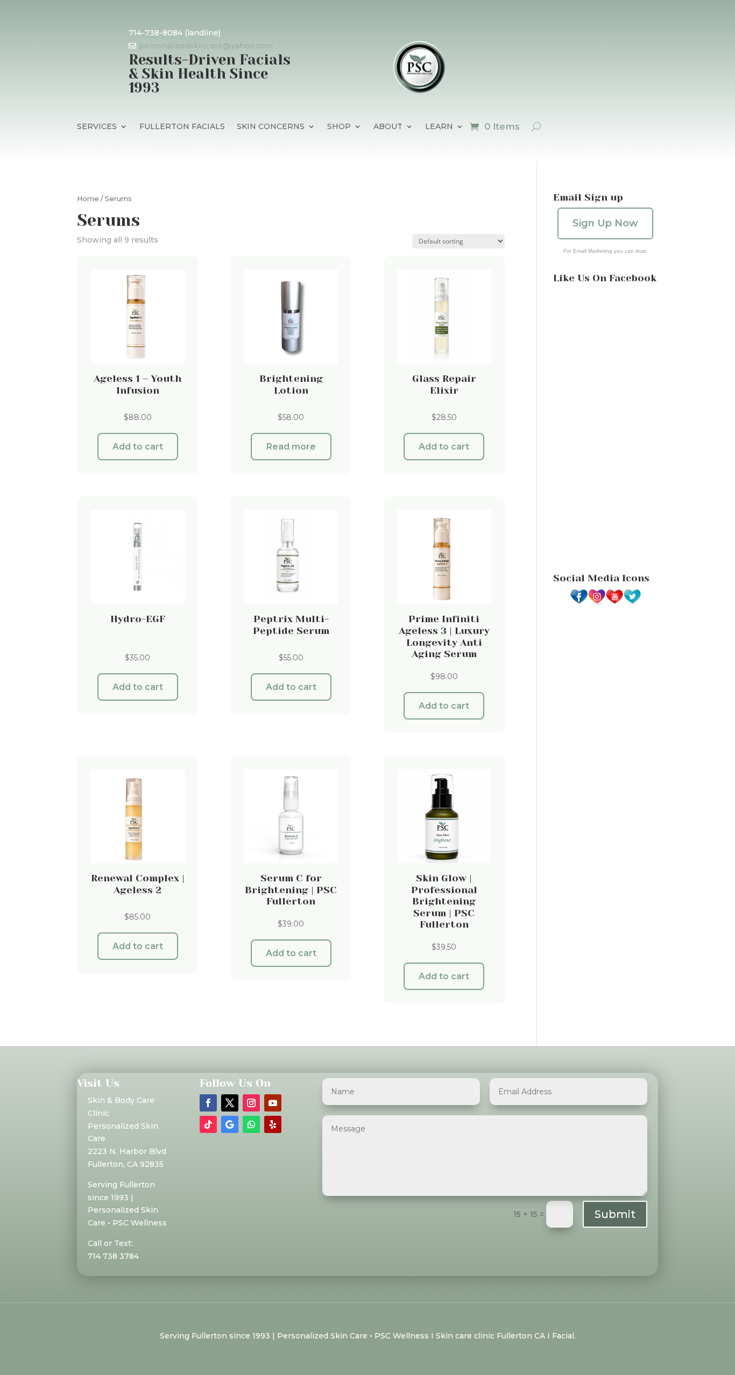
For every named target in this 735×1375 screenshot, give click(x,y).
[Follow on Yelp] (272, 1124)
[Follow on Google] (229, 1124)
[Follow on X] (229, 1103)
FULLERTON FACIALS (182, 127)
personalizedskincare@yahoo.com (206, 46)
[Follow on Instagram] (251, 1103)
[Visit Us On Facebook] (579, 603)
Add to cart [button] (137, 446)
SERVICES (97, 127)
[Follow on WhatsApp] (251, 1124)
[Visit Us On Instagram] (596, 603)
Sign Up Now (605, 223)
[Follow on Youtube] (272, 1103)
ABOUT (387, 127)
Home (88, 199)
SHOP (339, 127)
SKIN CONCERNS (271, 127)
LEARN (439, 127)
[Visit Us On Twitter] (632, 603)
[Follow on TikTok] (208, 1124)
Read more (291, 446)
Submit (615, 1214)
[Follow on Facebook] (208, 1103)
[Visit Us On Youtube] (614, 603)
